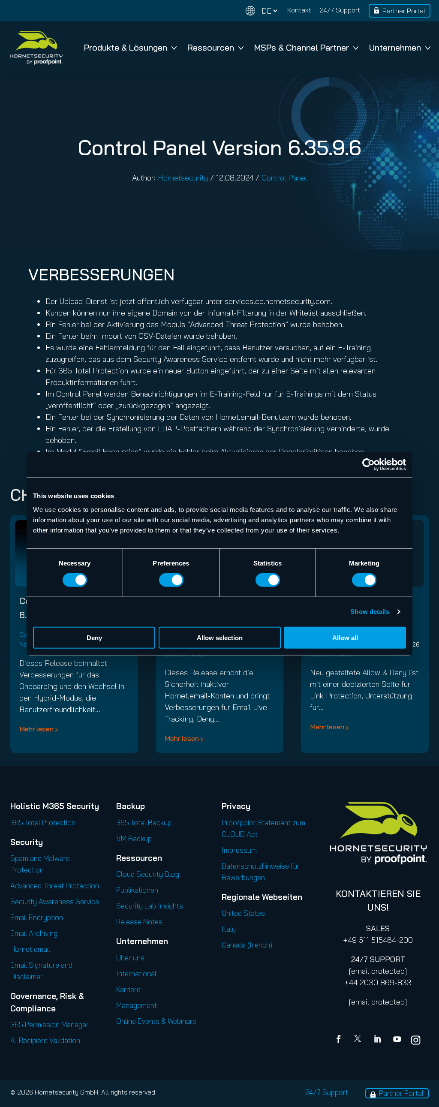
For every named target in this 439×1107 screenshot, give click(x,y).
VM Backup (134, 838)
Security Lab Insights (149, 905)
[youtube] (397, 1040)
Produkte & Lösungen (125, 47)
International (136, 973)
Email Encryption (36, 917)
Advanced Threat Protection (54, 885)
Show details (369, 611)
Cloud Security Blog (147, 873)
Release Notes (139, 921)
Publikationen (137, 889)
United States (243, 912)
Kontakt (299, 10)
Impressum (239, 849)
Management (136, 1005)
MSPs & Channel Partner (301, 47)
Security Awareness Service (54, 901)
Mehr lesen (36, 729)
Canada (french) (247, 944)
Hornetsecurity (183, 178)
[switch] (171, 580)
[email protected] (378, 971)
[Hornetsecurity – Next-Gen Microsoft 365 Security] (36, 48)
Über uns (130, 957)
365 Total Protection (42, 822)
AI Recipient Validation (45, 1040)
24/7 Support (340, 10)
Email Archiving (33, 933)
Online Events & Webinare (156, 1021)
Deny (94, 637)
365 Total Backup (143, 822)
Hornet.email (30, 949)
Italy (229, 928)
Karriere (128, 989)
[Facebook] (340, 1040)
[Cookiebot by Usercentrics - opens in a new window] (368, 464)
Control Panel (284, 178)
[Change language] (261, 11)
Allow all (345, 637)
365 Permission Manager (49, 1024)
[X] (359, 1040)
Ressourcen (210, 47)
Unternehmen (395, 47)
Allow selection (220, 637)
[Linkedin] (378, 1040)
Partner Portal (403, 10)
